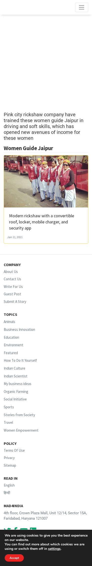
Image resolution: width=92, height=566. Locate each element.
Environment (13, 345)
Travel (8, 422)
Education (11, 337)
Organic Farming (16, 391)
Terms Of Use (14, 450)
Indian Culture (14, 368)
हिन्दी (7, 492)
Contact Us (12, 279)
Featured (11, 352)
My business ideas (17, 383)
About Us (11, 271)
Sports (9, 407)
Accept (14, 558)
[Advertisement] (46, 63)
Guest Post (12, 294)
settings (54, 549)
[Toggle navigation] (81, 7)
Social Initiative (15, 399)
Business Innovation (19, 329)
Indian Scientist (15, 376)
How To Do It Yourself (20, 360)
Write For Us (13, 286)
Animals (9, 321)
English (9, 485)
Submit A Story (15, 301)
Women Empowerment (21, 430)
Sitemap (10, 465)
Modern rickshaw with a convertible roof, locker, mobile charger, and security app (41, 222)
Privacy (9, 457)
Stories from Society (19, 414)
